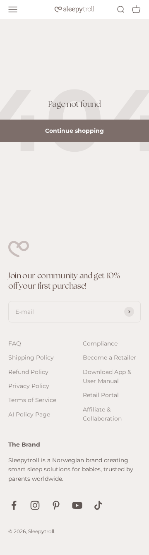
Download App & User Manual (107, 376)
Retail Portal (101, 395)
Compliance (100, 343)
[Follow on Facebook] (13, 505)
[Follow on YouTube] (77, 505)
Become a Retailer (109, 357)
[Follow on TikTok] (98, 505)
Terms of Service (32, 400)
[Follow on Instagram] (35, 505)
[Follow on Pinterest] (56, 505)
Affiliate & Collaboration (102, 414)
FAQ (14, 343)
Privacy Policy (28, 386)
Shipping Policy (31, 357)
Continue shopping (74, 130)
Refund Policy (28, 372)
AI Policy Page (29, 414)
